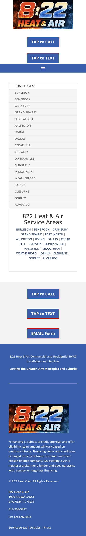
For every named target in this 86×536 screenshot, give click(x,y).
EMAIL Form (43, 333)
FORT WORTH (24, 119)
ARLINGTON (23, 125)
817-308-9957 (18, 509)
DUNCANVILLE (24, 158)
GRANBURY (22, 106)
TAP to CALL (43, 42)
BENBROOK (22, 99)
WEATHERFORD (25, 178)
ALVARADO (22, 204)
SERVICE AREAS (25, 86)
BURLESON (22, 92)
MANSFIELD (22, 165)
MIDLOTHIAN (24, 171)
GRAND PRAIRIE (25, 112)
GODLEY (20, 198)
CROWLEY (21, 152)
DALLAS (20, 138)
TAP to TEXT (43, 58)
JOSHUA (20, 185)
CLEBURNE (22, 191)
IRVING (19, 132)
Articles (35, 527)
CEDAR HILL (23, 145)
